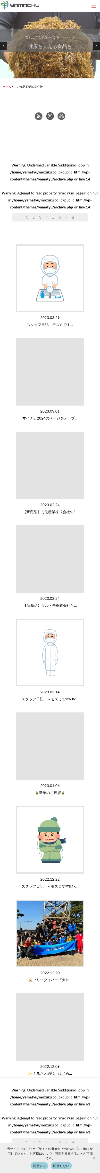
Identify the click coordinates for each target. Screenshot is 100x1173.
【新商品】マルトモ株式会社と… (50, 605)
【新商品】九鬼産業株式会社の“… (50, 512)
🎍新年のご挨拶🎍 (50, 793)
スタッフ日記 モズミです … (50, 325)
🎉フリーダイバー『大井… (50, 980)
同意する (39, 1166)
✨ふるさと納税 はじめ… (50, 1074)
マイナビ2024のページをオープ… (49, 418)
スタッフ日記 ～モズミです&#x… (50, 699)
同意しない (61, 1166)
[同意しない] (94, 1157)
